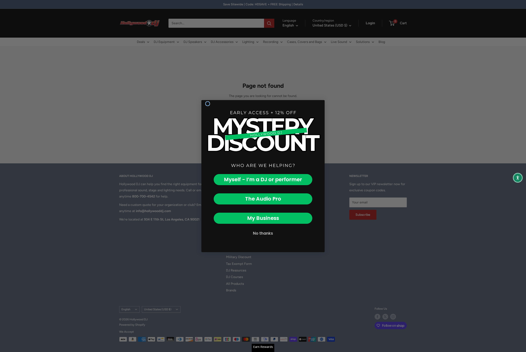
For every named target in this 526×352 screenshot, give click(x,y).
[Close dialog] (208, 104)
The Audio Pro (263, 198)
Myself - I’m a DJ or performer (263, 179)
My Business (263, 218)
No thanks (263, 233)
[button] (518, 178)
